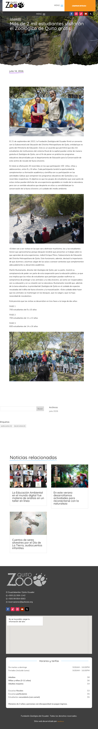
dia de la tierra (19, 426)
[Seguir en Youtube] (86, 14)
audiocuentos (6, 426)
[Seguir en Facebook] (71, 14)
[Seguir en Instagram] (76, 14)
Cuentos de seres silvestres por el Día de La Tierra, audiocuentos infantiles (27, 544)
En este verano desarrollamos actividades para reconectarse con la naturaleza (66, 498)
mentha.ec (60, 721)
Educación (15, 18)
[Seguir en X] (91, 14)
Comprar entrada (79, 6)
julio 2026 (53, 411)
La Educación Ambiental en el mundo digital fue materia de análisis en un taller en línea (28, 497)
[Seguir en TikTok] (81, 14)
